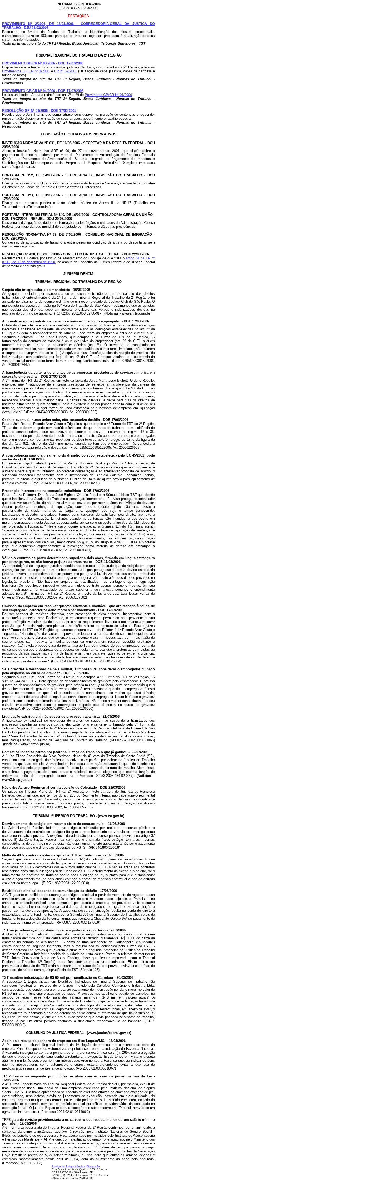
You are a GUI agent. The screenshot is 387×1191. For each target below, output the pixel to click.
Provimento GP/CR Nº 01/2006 (108, 95)
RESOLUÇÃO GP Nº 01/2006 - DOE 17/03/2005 (39, 111)
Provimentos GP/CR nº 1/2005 (25, 71)
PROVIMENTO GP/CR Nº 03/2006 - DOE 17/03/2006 (42, 63)
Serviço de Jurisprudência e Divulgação (76, 1166)
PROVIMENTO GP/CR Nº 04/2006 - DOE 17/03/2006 (42, 91)
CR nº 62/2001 (65, 71)
